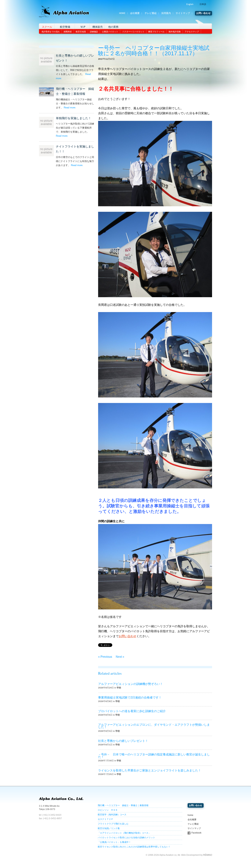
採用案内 (166, 13)
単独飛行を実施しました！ (73, 118)
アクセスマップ (192, 31)
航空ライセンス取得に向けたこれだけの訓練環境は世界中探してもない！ (134, 846)
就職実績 (68, 31)
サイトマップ (183, 13)
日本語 (203, 4)
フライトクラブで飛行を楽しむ (113, 823)
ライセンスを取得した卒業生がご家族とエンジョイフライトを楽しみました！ (149, 770)
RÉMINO (207, 855)
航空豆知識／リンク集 (109, 828)
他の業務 (113, 27)
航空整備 (65, 27)
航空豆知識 (81, 31)
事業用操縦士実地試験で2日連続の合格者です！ (130, 697)
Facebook (196, 832)
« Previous (105, 656)
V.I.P (83, 27)
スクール (47, 27)
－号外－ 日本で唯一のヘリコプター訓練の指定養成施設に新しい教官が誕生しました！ (154, 755)
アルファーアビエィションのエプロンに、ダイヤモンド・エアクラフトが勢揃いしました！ (154, 726)
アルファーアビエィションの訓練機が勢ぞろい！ (130, 683)
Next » (120, 656)
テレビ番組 (151, 13)
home (190, 815)
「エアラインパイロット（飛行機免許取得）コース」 (124, 833)
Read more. (70, 107)
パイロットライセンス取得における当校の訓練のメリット (126, 837)
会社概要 (135, 13)
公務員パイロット (110, 31)
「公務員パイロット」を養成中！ (114, 842)
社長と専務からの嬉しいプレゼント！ (123, 740)
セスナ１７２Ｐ (105, 819)
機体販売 (97, 27)
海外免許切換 (174, 31)
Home (122, 13)
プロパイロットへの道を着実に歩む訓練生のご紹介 (132, 711)
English (189, 4)
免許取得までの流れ (51, 31)
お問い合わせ (203, 13)
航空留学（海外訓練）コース (112, 814)
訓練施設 (94, 31)
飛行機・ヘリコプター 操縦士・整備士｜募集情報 (123, 805)
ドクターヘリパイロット (133, 31)
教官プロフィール (156, 31)
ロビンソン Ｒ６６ (108, 810)
